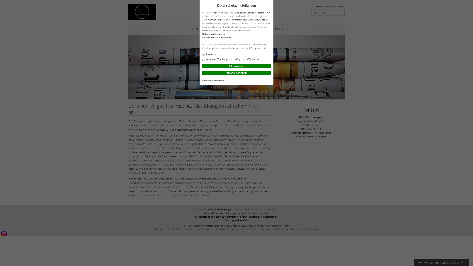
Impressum (219, 80)
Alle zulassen (236, 66)
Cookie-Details (208, 80)
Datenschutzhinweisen (213, 34)
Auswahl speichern (237, 73)
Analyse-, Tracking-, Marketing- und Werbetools (233, 59)
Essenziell (211, 54)
